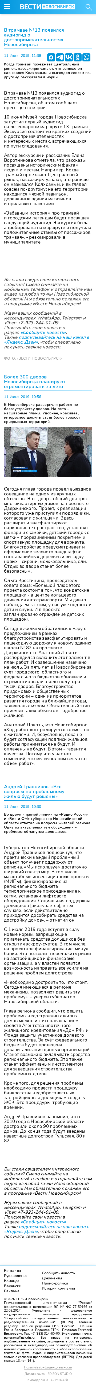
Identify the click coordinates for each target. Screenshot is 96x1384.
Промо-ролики (55, 1283)
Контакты (12, 1270)
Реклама (11, 1291)
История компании (58, 1288)
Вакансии (12, 1286)
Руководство (15, 1275)
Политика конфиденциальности (48, 1367)
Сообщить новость (58, 1273)
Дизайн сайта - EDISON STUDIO (48, 1374)
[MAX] (51, 57)
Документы (52, 1278)
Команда (11, 1280)
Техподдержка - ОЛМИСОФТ (48, 1380)
